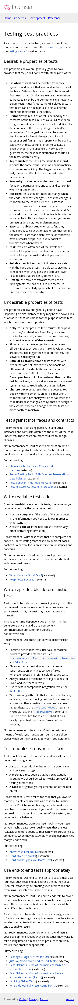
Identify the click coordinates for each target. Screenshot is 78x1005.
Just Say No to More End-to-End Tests (32, 961)
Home (7, 18)
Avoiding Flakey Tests (22, 981)
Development (37, 18)
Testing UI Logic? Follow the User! (30, 957)
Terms (44, 999)
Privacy (33, 999)
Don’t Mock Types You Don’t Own (30, 860)
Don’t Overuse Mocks (22, 856)
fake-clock (21, 662)
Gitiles (23, 999)
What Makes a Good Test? (25, 575)
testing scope (17, 51)
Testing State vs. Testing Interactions (32, 486)
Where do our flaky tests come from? (32, 985)
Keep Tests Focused (21, 579)
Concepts (20, 18)
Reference (54, 18)
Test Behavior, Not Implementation (31, 482)
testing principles (55, 47)
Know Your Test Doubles (24, 852)
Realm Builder (18, 691)
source (70, 999)
